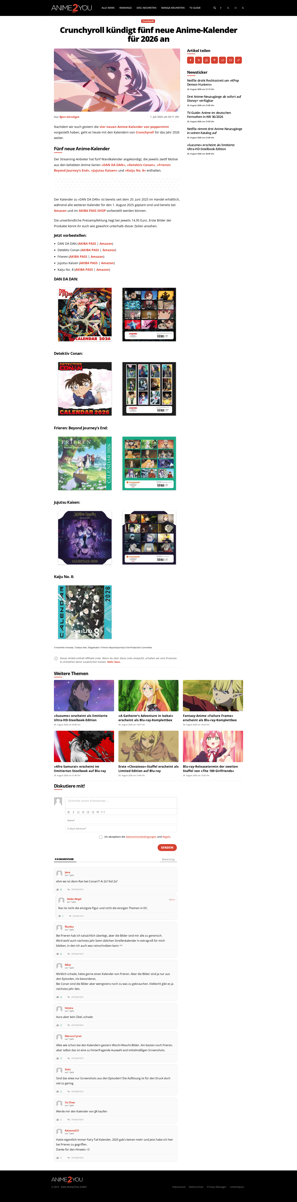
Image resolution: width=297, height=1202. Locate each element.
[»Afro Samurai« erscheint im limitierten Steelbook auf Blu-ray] (84, 746)
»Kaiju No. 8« (135, 170)
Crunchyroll (148, 21)
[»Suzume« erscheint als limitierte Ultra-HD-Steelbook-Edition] (84, 695)
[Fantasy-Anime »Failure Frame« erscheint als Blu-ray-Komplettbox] (213, 695)
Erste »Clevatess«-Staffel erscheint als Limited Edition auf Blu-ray (148, 768)
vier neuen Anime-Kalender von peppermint (134, 127)
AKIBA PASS (87, 243)
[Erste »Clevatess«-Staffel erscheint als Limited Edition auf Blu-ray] (148, 746)
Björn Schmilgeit (69, 117)
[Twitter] (228, 8)
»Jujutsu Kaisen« (104, 170)
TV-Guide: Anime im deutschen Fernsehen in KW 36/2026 (209, 115)
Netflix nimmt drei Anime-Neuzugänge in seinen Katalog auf (214, 131)
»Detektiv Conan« (141, 165)
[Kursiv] (73, 812)
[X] (198, 60)
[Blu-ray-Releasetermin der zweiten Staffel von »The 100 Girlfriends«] (213, 746)
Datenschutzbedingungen (141, 836)
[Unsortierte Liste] (93, 812)
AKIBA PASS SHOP (92, 211)
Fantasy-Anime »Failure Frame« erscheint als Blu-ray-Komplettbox (210, 718)
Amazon (60, 211)
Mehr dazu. (114, 661)
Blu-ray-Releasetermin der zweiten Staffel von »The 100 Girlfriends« (210, 768)
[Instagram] (236, 8)
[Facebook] (221, 8)
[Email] (230, 60)
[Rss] (243, 8)
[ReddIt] (222, 60)
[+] (103, 812)
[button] (215, 8)
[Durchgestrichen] (83, 812)
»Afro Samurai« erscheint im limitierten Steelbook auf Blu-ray (80, 768)
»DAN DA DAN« (113, 165)
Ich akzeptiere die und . (137, 836)
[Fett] (68, 812)
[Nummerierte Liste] (88, 812)
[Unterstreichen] (78, 812)
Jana (173, 899)
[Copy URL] (238, 60)
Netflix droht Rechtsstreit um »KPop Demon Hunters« (213, 82)
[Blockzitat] (97, 812)
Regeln (166, 836)
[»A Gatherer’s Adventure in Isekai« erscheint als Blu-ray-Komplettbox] (148, 695)
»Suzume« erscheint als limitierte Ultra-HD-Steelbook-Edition (211, 147)
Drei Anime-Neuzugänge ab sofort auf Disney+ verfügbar (214, 98)
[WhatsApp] (206, 60)
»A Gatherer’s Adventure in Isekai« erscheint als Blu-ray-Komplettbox (145, 718)
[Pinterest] (214, 60)
